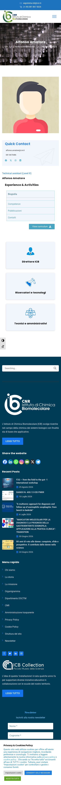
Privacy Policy (12, 619)
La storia (9, 577)
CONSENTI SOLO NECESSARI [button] (38, 773)
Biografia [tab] (12, 194)
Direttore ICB (30, 261)
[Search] (55, 368)
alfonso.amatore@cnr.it (15, 150)
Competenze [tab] (14, 204)
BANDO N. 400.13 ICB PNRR (30, 492)
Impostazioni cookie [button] (13, 773)
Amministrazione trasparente (19, 612)
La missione (11, 584)
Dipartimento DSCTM (15, 598)
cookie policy (10, 759)
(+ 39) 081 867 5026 (32, 7)
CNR (7, 605)
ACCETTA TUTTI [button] (12, 779)
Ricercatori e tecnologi (30, 292)
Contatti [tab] (12, 217)
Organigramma (12, 591)
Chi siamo (10, 570)
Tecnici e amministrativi (30, 323)
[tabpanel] (30, 199)
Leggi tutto (13, 441)
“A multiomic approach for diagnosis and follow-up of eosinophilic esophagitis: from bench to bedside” (36, 507)
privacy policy (49, 757)
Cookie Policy (11, 626)
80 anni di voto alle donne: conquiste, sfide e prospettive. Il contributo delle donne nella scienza (37, 544)
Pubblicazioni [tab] (15, 210)
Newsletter (10, 641)
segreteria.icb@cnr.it (32, 3)
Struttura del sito (13, 633)
